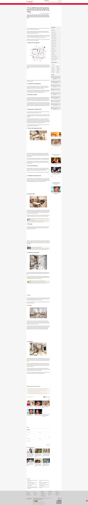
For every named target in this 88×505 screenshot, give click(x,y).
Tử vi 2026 (35, 492)
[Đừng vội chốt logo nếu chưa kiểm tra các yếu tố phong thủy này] (30, 460)
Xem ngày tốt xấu (28, 492)
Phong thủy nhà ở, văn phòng (54, 58)
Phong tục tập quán (57, 492)
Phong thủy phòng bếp (53, 40)
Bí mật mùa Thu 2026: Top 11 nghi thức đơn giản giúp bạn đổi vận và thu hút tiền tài (57, 94)
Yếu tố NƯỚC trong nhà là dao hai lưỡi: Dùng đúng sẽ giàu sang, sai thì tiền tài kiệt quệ (57, 104)
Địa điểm (58, 71)
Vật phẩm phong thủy (53, 35)
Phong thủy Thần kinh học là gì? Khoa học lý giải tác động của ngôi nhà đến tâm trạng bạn (57, 97)
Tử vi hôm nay (49, 492)
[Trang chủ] (27, 4)
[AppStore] (58, 503)
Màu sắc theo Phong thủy (54, 56)
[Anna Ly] (44, 397)
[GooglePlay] (58, 501)
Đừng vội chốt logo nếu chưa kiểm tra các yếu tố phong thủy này (30, 464)
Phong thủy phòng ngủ (53, 38)
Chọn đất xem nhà (53, 30)
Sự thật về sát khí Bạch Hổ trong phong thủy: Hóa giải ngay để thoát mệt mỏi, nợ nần (57, 86)
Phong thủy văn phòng (53, 45)
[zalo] (30, 397)
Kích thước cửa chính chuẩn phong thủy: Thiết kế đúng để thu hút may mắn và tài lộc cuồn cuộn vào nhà (32, 488)
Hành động (58, 68)
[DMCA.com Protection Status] (35, 501)
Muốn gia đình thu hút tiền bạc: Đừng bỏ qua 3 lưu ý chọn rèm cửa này (57, 90)
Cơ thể (52, 67)
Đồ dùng (58, 67)
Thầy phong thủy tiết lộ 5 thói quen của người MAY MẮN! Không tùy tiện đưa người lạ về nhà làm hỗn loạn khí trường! (30, 455)
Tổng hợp (58, 72)
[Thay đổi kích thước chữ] (39, 13)
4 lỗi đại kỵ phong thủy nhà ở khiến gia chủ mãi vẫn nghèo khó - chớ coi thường (37, 390)
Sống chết (53, 72)
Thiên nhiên (53, 68)
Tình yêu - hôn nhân (53, 32)
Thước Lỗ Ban (52, 53)
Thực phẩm (53, 71)
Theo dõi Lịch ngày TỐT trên (43, 13)
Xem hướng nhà (53, 48)
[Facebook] (58, 498)
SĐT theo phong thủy (53, 51)
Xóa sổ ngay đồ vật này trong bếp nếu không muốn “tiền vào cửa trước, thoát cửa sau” (56, 108)
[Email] (31, 397)
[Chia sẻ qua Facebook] (27, 397)
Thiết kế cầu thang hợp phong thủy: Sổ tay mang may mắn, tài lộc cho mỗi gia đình (37, 393)
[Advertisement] (37, 23)
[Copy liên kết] (33, 397)
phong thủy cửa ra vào (36, 168)
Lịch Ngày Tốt (35, 39)
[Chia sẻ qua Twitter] (28, 397)
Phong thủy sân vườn (53, 43)
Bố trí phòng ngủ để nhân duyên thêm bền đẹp (36, 247)
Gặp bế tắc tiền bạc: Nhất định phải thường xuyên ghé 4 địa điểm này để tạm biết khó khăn (57, 82)
